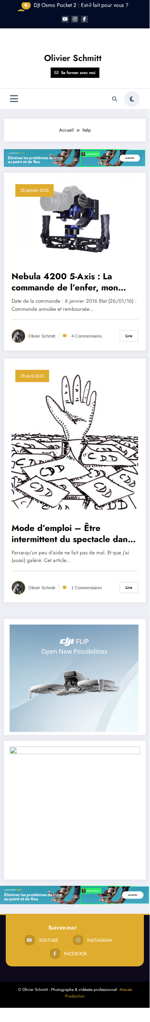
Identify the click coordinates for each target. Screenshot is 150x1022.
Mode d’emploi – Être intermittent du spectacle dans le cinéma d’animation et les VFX (72, 534)
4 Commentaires (86, 336)
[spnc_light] (132, 99)
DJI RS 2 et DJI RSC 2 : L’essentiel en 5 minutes (81, 8)
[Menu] (14, 99)
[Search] (114, 99)
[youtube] (65, 19)
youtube (48, 940)
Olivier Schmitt (73, 58)
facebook (75, 953)
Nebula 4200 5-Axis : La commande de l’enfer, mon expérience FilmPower (65, 282)
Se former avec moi (78, 73)
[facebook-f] (84, 19)
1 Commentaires (86, 587)
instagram (99, 940)
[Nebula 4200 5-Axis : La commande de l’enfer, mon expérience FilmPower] (75, 218)
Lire (128, 336)
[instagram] (74, 19)
